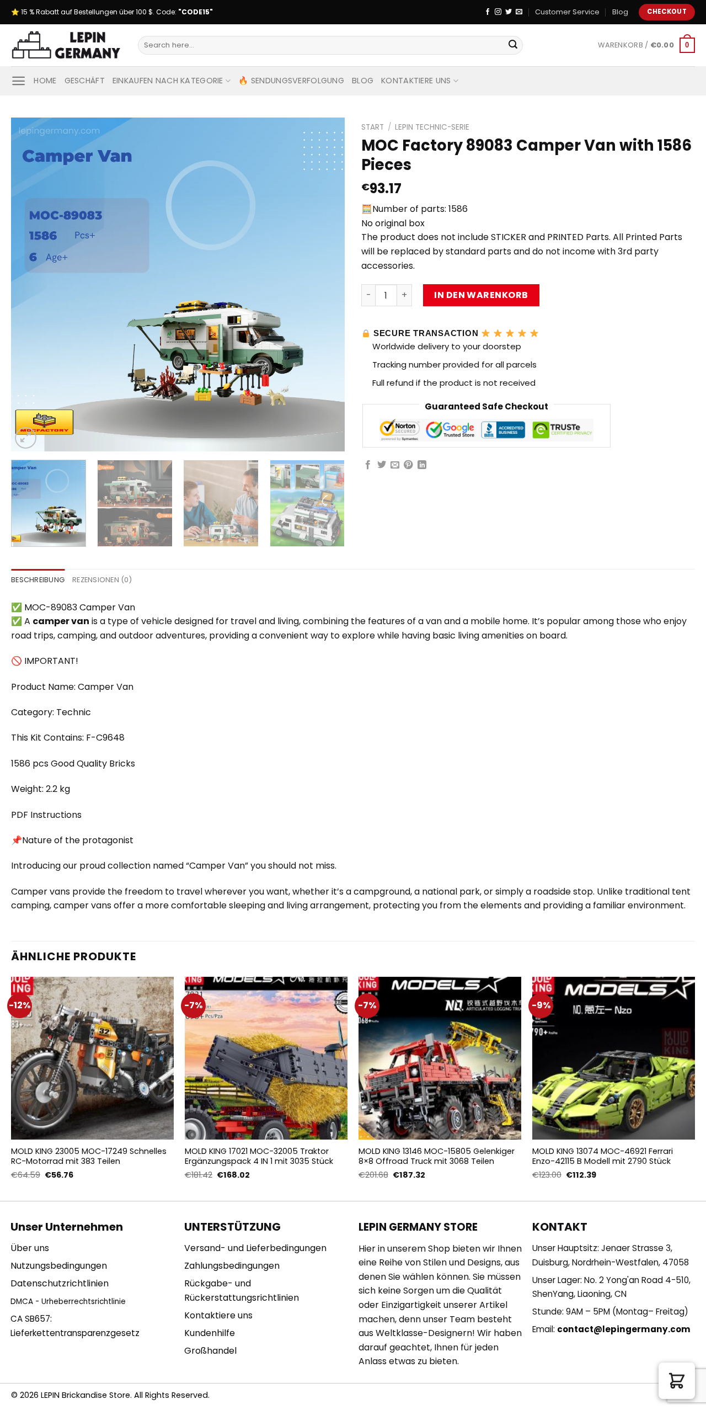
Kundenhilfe (209, 1333)
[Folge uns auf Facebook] (487, 12)
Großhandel (210, 1350)
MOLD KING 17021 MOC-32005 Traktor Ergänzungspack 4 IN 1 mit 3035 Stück (259, 1156)
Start (372, 127)
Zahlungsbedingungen (232, 1265)
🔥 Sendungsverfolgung (291, 80)
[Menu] (18, 80)
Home (45, 80)
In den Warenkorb (481, 295)
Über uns (29, 1248)
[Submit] (513, 45)
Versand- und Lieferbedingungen (255, 1248)
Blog (620, 12)
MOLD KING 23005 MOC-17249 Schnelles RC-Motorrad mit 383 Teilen (89, 1156)
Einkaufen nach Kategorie (168, 80)
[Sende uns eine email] (519, 12)
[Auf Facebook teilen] (367, 465)
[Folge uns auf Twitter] (508, 12)
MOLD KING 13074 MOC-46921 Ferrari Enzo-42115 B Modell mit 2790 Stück (602, 1156)
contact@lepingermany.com (624, 1329)
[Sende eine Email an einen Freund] (395, 465)
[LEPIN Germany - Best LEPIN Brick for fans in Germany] (66, 45)
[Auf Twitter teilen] (381, 465)
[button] (677, 1381)
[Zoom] (25, 438)
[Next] (324, 284)
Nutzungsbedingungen (58, 1265)
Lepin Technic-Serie (432, 127)
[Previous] (31, 284)
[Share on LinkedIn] (422, 465)
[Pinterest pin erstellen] (408, 465)
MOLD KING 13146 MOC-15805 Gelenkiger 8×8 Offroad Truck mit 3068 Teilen (437, 1156)
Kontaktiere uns (416, 80)
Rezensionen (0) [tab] (102, 579)
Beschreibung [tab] (38, 579)
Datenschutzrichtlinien (59, 1283)
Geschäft (85, 80)
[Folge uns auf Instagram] (498, 12)
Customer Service (567, 12)
